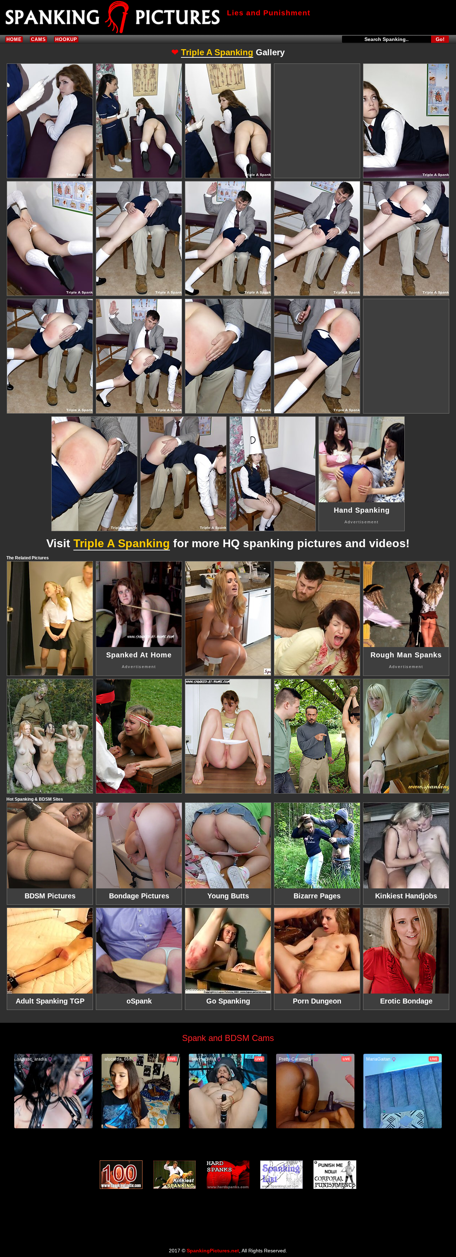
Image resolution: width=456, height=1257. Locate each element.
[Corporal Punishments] (335, 1174)
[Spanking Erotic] (121, 1174)
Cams (38, 39)
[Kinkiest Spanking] (174, 1174)
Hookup (66, 39)
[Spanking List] (281, 1174)
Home (14, 39)
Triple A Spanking (217, 52)
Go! (440, 39)
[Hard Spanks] (228, 1174)
